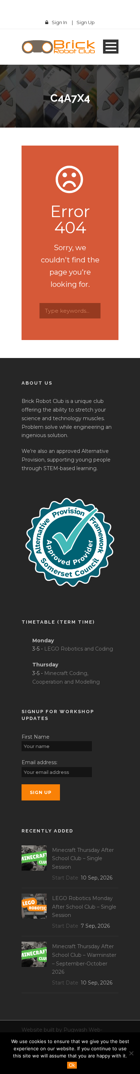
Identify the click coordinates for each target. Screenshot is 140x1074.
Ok (72, 1065)
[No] (131, 1053)
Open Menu (110, 47)
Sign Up (85, 22)
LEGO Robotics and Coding (78, 649)
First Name (36, 737)
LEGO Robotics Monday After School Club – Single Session (84, 907)
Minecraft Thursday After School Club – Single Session (83, 859)
